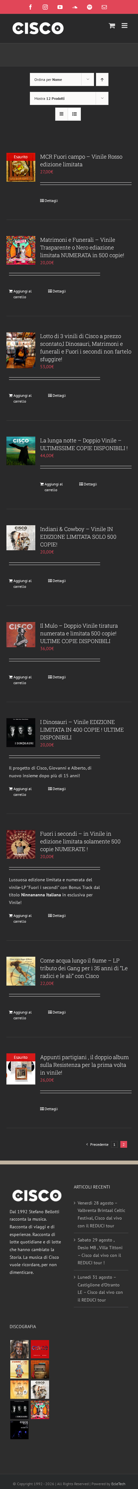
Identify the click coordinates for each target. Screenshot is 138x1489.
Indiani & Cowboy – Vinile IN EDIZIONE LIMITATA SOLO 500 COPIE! (78, 536)
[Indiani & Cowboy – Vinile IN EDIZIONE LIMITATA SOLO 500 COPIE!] (20, 537)
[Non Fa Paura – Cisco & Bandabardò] (19, 1369)
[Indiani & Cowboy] (39, 1390)
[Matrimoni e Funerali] (39, 1410)
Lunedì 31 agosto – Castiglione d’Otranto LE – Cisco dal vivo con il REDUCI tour (100, 1288)
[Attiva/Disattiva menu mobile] (125, 25)
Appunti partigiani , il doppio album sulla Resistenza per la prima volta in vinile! (84, 1064)
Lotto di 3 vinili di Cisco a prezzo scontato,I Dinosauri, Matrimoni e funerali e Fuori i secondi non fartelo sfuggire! (85, 347)
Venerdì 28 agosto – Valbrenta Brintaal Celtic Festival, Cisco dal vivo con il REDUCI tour (101, 1214)
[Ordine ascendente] (102, 79)
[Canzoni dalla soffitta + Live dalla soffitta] (39, 1369)
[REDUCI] (19, 1349)
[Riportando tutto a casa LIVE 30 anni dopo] (39, 1349)
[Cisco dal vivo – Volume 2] (19, 1430)
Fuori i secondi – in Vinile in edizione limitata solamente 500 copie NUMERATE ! (80, 841)
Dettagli (51, 200)
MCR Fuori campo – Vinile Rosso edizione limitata (81, 160)
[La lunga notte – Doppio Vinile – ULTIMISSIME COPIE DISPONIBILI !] (20, 451)
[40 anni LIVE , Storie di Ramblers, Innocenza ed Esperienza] (19, 1390)
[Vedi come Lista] (74, 114)
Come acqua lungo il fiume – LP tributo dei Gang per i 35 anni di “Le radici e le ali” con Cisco (84, 968)
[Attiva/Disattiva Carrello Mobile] (112, 25)
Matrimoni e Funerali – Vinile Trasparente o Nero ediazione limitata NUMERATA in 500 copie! (82, 247)
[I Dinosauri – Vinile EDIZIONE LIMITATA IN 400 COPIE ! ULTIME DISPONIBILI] (20, 732)
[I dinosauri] (19, 1410)
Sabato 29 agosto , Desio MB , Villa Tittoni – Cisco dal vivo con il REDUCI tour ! (100, 1251)
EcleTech (118, 1483)
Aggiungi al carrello (22, 294)
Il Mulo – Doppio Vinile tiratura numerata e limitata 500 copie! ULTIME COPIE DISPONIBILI (79, 633)
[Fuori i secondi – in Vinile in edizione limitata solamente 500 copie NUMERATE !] (20, 844)
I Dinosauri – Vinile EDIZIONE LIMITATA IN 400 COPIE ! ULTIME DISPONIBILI (82, 729)
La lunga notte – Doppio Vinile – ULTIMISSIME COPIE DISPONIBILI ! (84, 444)
